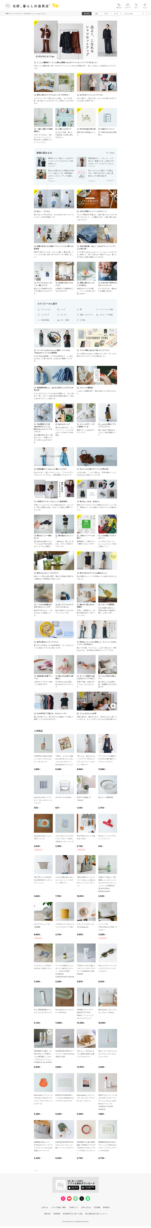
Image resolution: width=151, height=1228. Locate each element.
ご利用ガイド (73, 1207)
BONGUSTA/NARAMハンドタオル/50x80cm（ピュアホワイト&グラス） (64, 1098)
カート (136, 7)
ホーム (36, 1170)
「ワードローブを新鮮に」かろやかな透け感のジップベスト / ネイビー (107, 759)
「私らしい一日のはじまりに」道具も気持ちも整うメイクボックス (85, 1054)
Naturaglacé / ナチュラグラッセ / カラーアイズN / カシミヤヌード (86, 1098)
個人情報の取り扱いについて (96, 1214)
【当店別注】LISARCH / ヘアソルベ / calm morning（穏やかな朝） (64, 1054)
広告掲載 (97, 1207)
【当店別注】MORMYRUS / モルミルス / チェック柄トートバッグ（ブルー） (64, 1145)
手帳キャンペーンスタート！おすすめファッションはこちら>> (25, 13)
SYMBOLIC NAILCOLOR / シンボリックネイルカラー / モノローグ (43, 759)
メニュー (144, 7)
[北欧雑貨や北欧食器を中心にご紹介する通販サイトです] (31, 5)
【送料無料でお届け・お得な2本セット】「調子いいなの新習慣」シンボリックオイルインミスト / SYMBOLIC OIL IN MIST (43, 1056)
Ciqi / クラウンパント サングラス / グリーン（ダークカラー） (107, 968)
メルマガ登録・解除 (58, 1207)
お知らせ (45, 1207)
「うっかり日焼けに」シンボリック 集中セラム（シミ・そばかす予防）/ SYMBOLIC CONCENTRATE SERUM (64, 971)
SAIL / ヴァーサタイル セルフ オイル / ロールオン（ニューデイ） (107, 1054)
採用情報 (57, 1214)
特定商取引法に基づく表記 (73, 1214)
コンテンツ (128, 7)
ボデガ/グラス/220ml (63, 797)
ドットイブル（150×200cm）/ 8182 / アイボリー (107, 927)
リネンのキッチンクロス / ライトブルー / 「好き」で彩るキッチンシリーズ (64, 839)
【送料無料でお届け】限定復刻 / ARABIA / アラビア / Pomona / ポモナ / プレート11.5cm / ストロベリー (86, 1147)
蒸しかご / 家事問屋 (105, 797)
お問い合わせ (86, 1207)
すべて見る (110, 153)
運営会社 (47, 1214)
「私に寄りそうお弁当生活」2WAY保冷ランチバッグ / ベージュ (43, 880)
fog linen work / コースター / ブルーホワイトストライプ (43, 800)
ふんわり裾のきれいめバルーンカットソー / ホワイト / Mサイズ (64, 880)
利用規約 (106, 1207)
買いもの (119, 7)
